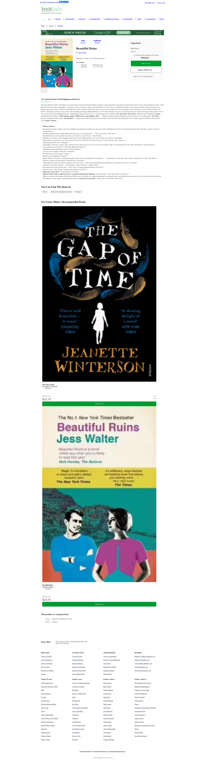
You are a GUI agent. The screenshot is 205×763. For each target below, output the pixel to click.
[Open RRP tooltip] (140, 48)
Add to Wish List (145, 70)
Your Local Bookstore (110, 656)
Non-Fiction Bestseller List (143, 670)
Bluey (43, 690)
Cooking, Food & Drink (142, 690)
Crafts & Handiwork (141, 694)
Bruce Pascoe (107, 686)
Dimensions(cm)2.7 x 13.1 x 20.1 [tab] (98, 66)
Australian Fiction (140, 711)
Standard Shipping (77, 660)
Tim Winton (107, 732)
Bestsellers (138, 652)
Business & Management (142, 686)
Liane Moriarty (108, 711)
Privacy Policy (45, 667)
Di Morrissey (107, 694)
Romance (55, 622)
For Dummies (45, 701)
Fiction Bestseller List (141, 667)
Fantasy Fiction (139, 722)
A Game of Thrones (78, 686)
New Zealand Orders (78, 674)
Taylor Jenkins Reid (109, 729)
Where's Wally (45, 739)
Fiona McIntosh (108, 701)
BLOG (162, 19)
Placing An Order (46, 656)
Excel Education (46, 694)
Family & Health (140, 697)
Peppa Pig (44, 729)
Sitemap (43, 674)
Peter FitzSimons (108, 718)
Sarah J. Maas (107, 725)
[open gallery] (44, 90)
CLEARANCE (150, 19)
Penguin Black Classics (48, 725)
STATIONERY (128, 19)
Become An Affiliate (47, 670)
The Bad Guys (76, 722)
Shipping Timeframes (78, 667)
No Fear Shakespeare (47, 722)
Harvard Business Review (48, 704)
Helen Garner (107, 704)
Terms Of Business (46, 663)
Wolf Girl (75, 739)
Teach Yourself (45, 732)
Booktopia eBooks (108, 670)
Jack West (75, 704)
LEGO (43, 711)
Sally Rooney (107, 722)
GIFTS (139, 19)
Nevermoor (75, 715)
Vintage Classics (46, 736)
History (137, 704)
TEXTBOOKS (70, 19)
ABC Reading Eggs (47, 683)
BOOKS (58, 19)
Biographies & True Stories (143, 683)
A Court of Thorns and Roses (81, 683)
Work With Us (107, 674)
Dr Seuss (43, 697)
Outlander (75, 718)
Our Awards (107, 663)
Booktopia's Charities (109, 667)
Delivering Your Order (79, 670)
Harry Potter (45, 708)
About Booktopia (109, 652)
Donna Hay (106, 697)
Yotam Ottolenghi (108, 739)
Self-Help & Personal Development (145, 708)
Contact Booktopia (46, 660)
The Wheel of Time (78, 729)
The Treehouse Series (78, 725)
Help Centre (55, 2)
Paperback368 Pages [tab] (84, 66)
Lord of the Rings (77, 711)
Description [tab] (45, 99)
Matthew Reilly (108, 715)
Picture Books (139, 732)
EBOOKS (82, 19)
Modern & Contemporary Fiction (62, 619)
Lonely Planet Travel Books (49, 718)
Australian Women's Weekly (49, 686)
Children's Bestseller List (142, 660)
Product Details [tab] (57, 99)
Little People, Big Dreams (80, 708)
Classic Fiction (139, 718)
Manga (137, 729)
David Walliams (108, 690)
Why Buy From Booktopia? (111, 660)
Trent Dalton (107, 736)
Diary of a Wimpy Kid (79, 694)
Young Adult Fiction (141, 736)
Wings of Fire (76, 736)
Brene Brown (107, 683)
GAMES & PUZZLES (112, 19)
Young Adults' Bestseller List (143, 663)
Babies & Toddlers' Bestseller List (145, 656)
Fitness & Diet (139, 701)
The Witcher (76, 732)
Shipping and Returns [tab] (71, 99)
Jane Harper (107, 708)
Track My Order (45, 2)
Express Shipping (77, 663)
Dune (73, 697)
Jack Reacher (76, 701)
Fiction (47, 619)
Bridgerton (75, 690)
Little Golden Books (47, 715)
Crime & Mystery (140, 715)
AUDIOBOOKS (95, 19)
